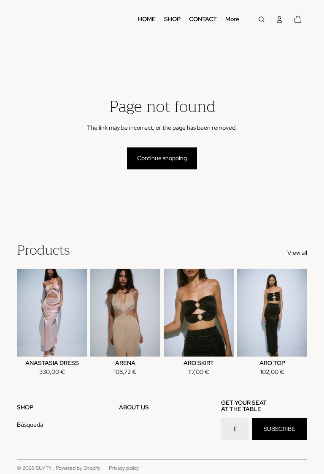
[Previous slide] (23, 312)
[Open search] (261, 19)
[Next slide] (80, 312)
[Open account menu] (279, 19)
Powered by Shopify (78, 468)
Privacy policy (124, 468)
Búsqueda (30, 424)
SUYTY (44, 468)
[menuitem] (232, 19)
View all (297, 252)
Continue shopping (162, 158)
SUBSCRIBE (279, 429)
